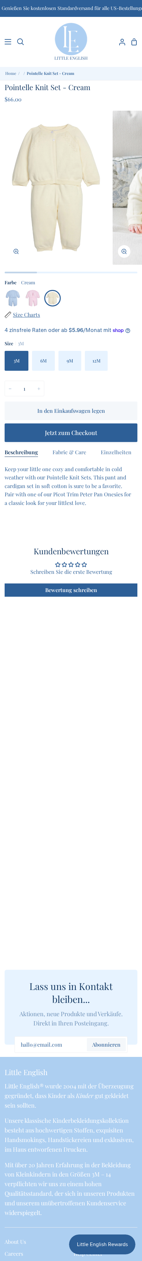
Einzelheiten (116, 452)
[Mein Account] (119, 42)
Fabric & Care (69, 452)
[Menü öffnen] (6, 41)
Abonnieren (106, 1044)
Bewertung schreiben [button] (71, 589)
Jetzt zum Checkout (71, 433)
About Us (15, 1241)
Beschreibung (21, 452)
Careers (14, 1253)
